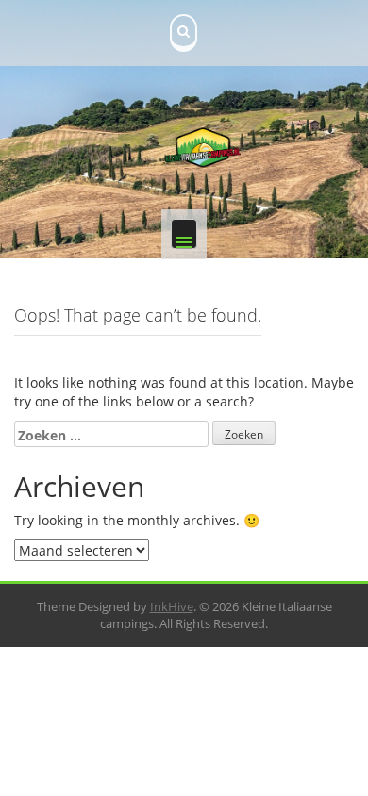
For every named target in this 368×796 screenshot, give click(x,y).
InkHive (171, 606)
